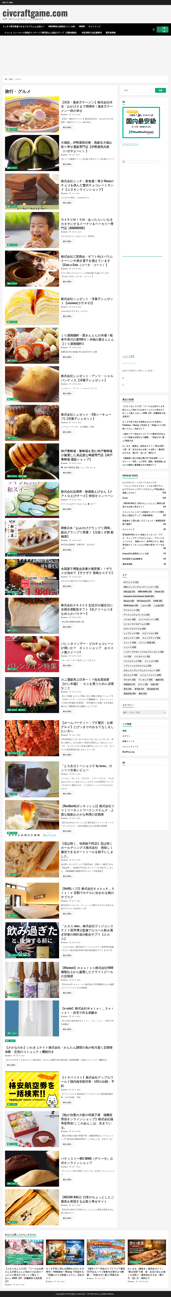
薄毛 (142, 693)
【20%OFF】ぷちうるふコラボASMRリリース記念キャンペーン (29, 1256)
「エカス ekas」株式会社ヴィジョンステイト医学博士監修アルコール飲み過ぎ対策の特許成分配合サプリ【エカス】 (32, 940)
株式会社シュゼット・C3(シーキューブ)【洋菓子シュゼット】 (32, 423)
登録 (124, 730)
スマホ (51, 1262)
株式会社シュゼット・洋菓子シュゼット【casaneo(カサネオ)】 (32, 307)
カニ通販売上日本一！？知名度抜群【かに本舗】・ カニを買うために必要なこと (32, 695)
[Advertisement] (85, 54)
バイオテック (142, 656)
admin (65, 115)
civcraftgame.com (35, 12)
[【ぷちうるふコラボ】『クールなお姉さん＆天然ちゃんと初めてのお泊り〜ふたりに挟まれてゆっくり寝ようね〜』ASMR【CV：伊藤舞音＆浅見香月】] (24, 1252)
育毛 (127, 688)
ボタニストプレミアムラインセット (142, 670)
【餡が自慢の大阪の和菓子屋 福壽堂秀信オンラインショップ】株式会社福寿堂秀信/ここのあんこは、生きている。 (32, 1129)
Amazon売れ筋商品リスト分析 (61, 26)
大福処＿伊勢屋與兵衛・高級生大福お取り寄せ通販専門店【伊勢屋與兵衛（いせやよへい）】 (32, 153)
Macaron (129, 600)
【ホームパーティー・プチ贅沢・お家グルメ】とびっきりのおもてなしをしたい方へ (32, 738)
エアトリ (92, 1262)
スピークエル (150, 633)
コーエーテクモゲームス (136, 623)
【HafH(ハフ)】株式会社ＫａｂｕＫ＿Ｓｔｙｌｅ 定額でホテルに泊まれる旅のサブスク (32, 901)
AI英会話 (129, 591)
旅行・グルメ (12, 129)
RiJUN (157, 600)
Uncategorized (135, 1262)
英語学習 (130, 693)
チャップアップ (151, 637)
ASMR (10, 1262)
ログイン (126, 735)
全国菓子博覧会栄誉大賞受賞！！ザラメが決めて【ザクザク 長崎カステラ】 (32, 577)
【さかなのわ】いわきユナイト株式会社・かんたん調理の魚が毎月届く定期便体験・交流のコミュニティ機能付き (59, 1049)
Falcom (159, 591)
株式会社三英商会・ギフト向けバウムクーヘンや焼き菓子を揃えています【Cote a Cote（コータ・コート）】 (32, 269)
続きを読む (68, 127)
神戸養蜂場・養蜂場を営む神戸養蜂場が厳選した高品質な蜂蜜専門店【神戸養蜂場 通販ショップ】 (32, 461)
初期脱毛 (129, 684)
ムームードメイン (130, 143)
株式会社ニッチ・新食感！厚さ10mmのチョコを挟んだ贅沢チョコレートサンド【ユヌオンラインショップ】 (32, 192)
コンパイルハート (149, 619)
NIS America (143, 600)
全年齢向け (18, 1262)
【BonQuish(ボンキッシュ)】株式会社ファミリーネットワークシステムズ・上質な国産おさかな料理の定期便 (32, 818)
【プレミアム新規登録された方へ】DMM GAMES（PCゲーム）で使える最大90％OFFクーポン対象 (41, 1259)
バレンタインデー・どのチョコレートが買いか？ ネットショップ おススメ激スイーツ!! (32, 654)
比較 (154, 684)
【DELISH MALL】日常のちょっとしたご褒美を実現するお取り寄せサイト (32, 1207)
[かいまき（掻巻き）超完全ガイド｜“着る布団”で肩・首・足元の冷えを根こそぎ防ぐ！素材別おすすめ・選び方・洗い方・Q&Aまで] (147, 1252)
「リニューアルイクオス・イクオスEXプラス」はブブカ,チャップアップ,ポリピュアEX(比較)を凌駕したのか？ (143, 489)
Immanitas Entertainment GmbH (139, 596)
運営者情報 (111, 32)
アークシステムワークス (136, 614)
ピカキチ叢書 (128, 356)
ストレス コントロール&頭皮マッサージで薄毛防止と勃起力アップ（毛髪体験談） (41, 32)
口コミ (143, 684)
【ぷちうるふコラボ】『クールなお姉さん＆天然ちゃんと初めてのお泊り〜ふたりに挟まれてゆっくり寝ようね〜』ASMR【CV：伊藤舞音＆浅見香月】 (24, 1275)
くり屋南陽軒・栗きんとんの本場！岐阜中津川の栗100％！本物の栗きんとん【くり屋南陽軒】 (32, 346)
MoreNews (108, 1293)
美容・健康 (22, 476)
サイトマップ (94, 26)
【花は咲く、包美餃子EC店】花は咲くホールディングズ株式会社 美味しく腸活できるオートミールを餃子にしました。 (32, 859)
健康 (159, 679)
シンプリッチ (131, 633)
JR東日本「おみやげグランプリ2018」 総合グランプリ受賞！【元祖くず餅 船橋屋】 (32, 538)
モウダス (129, 679)
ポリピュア (130, 674)
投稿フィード (128, 741)
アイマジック (131, 610)
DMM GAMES (145, 591)
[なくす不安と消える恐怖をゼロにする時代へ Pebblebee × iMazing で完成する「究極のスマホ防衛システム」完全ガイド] (65, 1252)
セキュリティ (131, 637)
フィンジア (151, 661)
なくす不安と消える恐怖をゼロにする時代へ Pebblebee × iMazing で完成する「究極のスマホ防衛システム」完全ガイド (144, 425)
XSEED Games (131, 605)
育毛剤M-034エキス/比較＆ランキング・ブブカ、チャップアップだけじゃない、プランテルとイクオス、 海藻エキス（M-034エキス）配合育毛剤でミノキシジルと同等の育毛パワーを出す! (143, 541)
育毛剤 (139, 688)
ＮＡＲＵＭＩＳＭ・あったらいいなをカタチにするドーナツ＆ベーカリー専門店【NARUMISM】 (32, 230)
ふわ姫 (159, 605)
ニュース (130, 647)
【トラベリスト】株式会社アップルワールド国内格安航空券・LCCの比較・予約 (32, 1089)
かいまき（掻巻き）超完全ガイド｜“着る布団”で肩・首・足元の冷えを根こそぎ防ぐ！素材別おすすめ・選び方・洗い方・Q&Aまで (143, 449)
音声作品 (27, 1262)
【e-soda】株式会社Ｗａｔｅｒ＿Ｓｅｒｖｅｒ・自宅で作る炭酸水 (32, 1018)
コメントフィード (130, 746)
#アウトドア (131, 582)
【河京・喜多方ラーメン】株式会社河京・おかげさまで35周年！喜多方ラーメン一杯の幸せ (32, 114)
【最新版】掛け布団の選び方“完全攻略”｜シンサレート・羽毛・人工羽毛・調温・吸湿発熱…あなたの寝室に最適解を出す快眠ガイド (144, 461)
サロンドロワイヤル (135, 628)
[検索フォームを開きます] (154, 29)
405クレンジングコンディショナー (141, 586)
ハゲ (127, 656)
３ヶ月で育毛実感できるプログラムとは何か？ (24, 26)
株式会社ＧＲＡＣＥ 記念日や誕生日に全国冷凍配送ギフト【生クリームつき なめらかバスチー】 (32, 616)
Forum (82, 26)
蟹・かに (22, 710)
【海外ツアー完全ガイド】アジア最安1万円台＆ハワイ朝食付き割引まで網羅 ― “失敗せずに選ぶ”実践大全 (143, 437)
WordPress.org (128, 751)
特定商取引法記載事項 (92, 32)
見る (164, 29)
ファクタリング (132, 661)
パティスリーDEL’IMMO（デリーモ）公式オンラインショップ (32, 1169)
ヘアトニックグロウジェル (137, 665)
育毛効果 (153, 688)
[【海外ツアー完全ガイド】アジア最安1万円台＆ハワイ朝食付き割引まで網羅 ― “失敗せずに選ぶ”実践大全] (106, 1252)
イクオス (130, 619)
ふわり (146, 605)
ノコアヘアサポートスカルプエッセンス (143, 651)
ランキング (145, 679)
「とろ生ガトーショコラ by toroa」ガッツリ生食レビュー (32, 779)
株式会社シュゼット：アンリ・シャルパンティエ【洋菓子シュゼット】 (32, 384)
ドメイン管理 (147, 642)
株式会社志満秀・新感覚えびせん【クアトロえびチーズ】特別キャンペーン (32, 500)
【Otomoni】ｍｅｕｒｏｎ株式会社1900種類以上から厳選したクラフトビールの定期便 (32, 980)
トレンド (130, 642)
